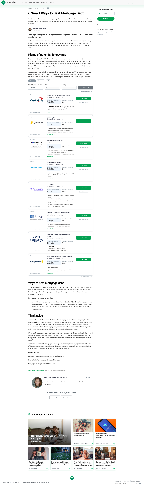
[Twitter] (86, 377)
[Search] (141, 2)
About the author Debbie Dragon (55, 377)
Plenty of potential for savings (105, 29)
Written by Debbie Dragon (39, 28)
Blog (33, 370)
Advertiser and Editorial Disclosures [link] (131, 2)
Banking (24, 2)
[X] (137, 483)
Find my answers (40, 370)
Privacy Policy (126, 481)
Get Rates (106, 19)
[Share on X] (43, 8)
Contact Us (15, 482)
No (67, 397)
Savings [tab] (32, 81)
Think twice (100, 34)
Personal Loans (34, 2)
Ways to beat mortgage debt (104, 32)
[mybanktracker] (8, 2)
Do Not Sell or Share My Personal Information (35, 482)
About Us (6, 482)
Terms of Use (118, 481)
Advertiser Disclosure (86, 91)
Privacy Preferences (136, 481)
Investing (44, 2)
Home (29, 370)
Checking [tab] (40, 81)
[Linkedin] (89, 377)
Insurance (53, 2)
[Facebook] (140, 483)
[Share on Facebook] (48, 8)
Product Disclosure (83, 102)
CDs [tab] (48, 81)
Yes (55, 397)
